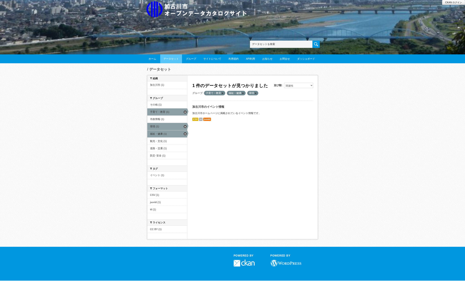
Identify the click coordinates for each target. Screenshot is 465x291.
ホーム (152, 58)
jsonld (207, 119)
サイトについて (212, 58)
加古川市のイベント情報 (208, 106)
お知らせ (267, 58)
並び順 (278, 85)
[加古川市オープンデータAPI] (198, 5)
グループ (191, 58)
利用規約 (234, 58)
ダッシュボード (306, 58)
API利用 (250, 58)
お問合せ (285, 58)
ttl (201, 119)
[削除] (222, 93)
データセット (171, 58)
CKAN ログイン (453, 2)
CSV (195, 119)
